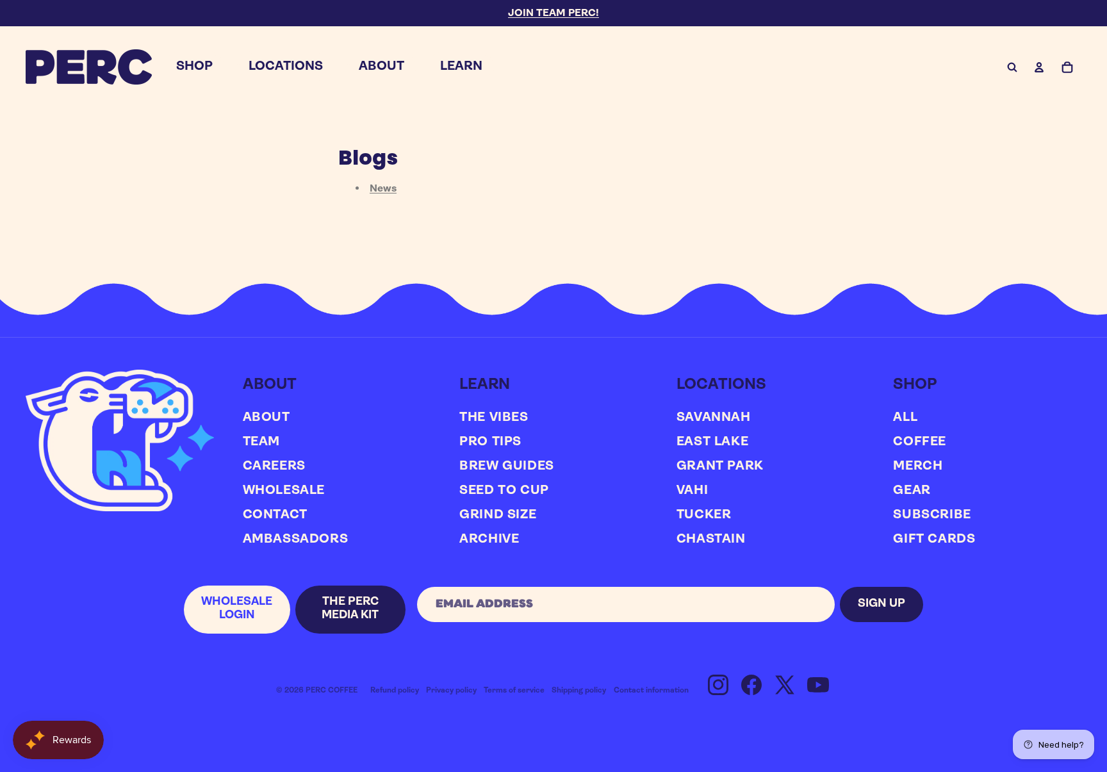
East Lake (712, 442)
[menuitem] (194, 67)
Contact (275, 515)
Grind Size (497, 515)
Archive (489, 539)
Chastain (711, 539)
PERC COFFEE (331, 690)
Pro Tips (490, 442)
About (266, 417)
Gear (911, 490)
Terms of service (514, 690)
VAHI (692, 490)
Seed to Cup (504, 490)
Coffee (919, 442)
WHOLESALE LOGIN (236, 609)
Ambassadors (295, 539)
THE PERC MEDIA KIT (350, 609)
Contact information (651, 690)
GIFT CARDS (934, 539)
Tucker (704, 515)
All (905, 417)
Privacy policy (451, 690)
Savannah (713, 417)
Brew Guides (506, 466)
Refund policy (394, 690)
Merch (917, 466)
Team (261, 442)
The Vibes (493, 417)
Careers (274, 466)
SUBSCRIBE (932, 515)
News (383, 189)
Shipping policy (579, 690)
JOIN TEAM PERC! (553, 13)
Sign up (881, 604)
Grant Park (720, 466)
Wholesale (284, 490)
